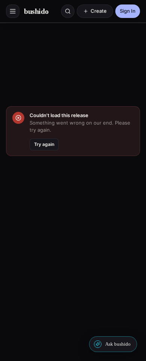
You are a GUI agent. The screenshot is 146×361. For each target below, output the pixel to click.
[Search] (67, 11)
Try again (44, 144)
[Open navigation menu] (12, 11)
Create (99, 11)
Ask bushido (118, 344)
